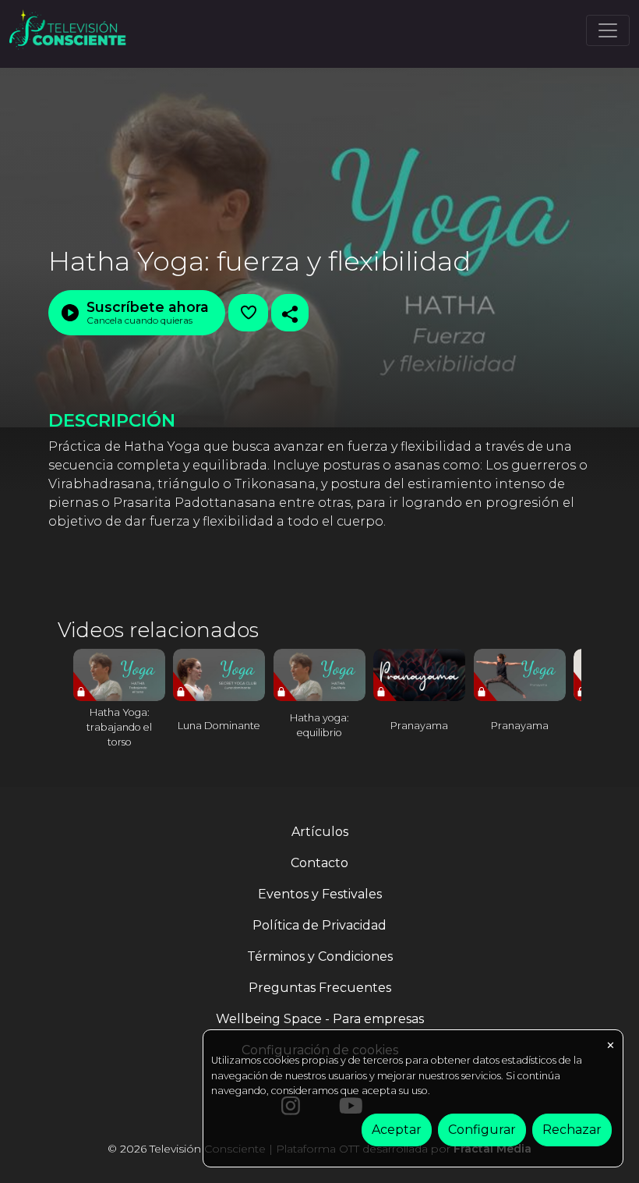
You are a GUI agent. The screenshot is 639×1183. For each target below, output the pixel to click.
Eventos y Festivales (320, 894)
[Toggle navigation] (608, 30)
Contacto (319, 862)
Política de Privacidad (319, 925)
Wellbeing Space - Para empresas (320, 1018)
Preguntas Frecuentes (320, 987)
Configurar (482, 1129)
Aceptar (397, 1129)
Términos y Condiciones (320, 956)
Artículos (319, 831)
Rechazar (572, 1129)
